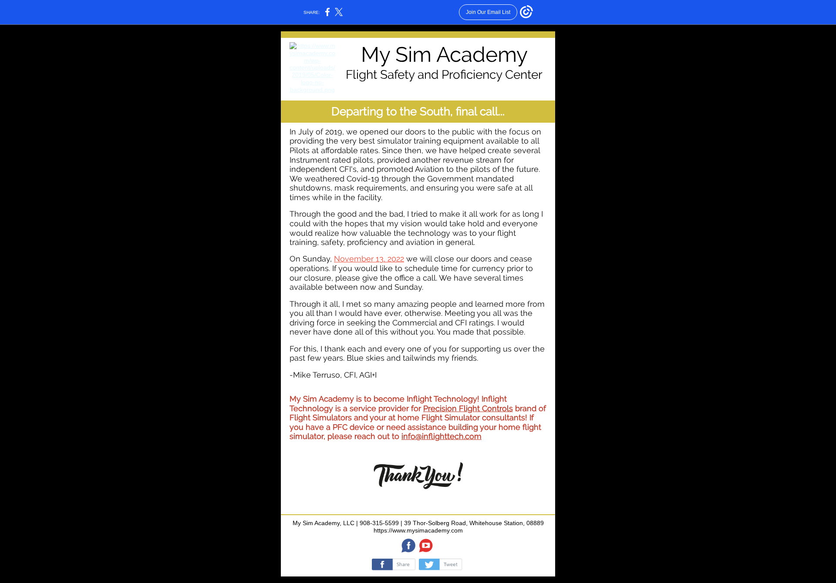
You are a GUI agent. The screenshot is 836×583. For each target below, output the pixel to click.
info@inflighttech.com (441, 436)
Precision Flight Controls (468, 408)
